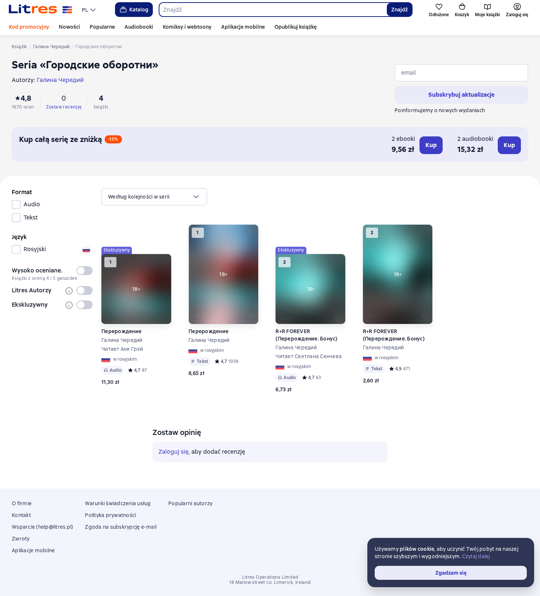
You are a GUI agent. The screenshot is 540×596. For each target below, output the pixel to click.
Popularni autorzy (190, 503)
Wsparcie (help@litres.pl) (42, 527)
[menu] (89, 9)
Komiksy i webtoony (187, 27)
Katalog (138, 9)
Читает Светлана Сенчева (309, 356)
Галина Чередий (122, 340)
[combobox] (272, 9)
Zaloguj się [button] (173, 452)
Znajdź (399, 9)
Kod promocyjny (29, 27)
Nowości (69, 27)
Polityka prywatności (110, 515)
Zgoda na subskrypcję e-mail (120, 527)
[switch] (84, 270)
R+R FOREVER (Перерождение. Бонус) (306, 335)
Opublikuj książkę (295, 27)
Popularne (102, 27)
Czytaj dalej (476, 556)
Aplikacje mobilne (243, 27)
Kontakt (21, 515)
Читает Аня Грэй (122, 349)
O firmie (22, 503)
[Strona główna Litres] (40, 9)
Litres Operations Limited (270, 577)
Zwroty (21, 538)
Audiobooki (139, 27)
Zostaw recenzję (64, 107)
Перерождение (121, 331)
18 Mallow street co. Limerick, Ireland (269, 582)
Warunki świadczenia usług (118, 503)
